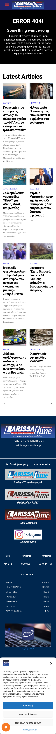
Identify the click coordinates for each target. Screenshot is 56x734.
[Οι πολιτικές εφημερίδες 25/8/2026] (41, 337)
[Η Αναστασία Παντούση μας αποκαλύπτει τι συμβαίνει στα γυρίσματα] (41, 91)
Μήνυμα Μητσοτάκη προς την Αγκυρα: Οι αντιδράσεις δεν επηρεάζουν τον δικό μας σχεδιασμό (41, 204)
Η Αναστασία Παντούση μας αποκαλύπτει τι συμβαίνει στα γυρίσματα (40, 115)
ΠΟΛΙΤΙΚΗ (34, 188)
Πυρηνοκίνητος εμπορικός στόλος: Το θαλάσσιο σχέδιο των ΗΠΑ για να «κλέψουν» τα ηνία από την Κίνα (14, 119)
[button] (51, 663)
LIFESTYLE (35, 103)
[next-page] (50, 404)
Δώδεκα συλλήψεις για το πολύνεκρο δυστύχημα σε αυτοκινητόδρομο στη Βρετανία (14, 363)
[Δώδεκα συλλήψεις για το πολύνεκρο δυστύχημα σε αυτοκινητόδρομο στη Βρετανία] (14, 337)
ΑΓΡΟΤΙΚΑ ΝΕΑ (10, 188)
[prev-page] (5, 404)
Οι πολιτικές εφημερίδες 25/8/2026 (38, 357)
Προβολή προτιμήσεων (28, 722)
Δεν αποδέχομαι (28, 714)
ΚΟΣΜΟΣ (7, 103)
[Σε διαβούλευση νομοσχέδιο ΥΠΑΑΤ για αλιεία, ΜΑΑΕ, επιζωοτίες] (14, 176)
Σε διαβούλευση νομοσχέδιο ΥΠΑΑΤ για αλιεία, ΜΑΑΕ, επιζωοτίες (13, 200)
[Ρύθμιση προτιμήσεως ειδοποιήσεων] (6, 727)
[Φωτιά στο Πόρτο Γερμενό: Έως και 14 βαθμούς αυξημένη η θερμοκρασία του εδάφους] (41, 251)
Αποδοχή (28, 705)
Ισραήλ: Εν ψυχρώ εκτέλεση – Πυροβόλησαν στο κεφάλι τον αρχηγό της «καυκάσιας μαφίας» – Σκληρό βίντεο (14, 281)
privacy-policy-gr (30, 730)
